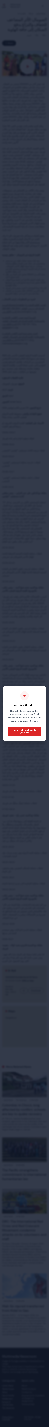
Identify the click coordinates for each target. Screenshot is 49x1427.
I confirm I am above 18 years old (24, 731)
